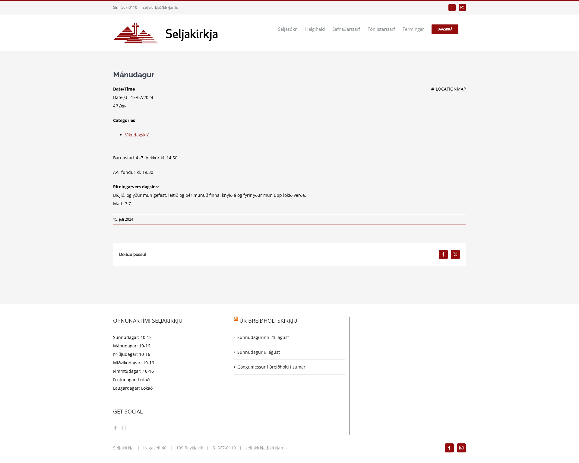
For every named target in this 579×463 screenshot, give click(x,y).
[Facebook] (115, 428)
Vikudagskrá (137, 135)
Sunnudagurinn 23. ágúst (263, 337)
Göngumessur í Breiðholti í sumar (271, 367)
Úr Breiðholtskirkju (268, 320)
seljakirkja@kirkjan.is (160, 7)
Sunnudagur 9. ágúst (258, 352)
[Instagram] (124, 428)
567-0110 (226, 448)
